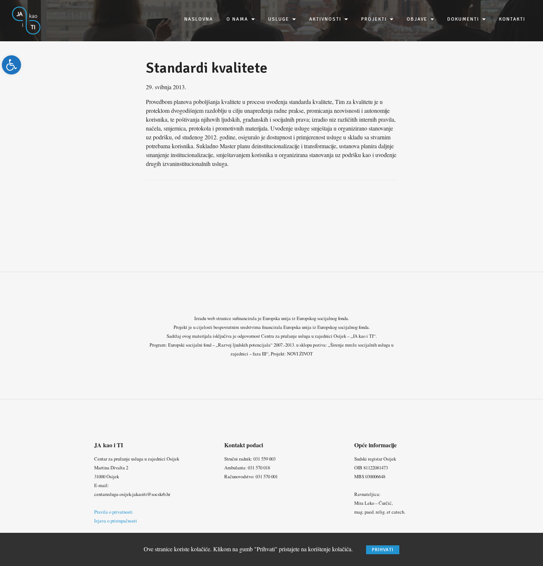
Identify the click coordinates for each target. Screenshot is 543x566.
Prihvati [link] (382, 550)
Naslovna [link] (198, 19)
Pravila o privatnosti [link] (113, 511)
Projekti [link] (374, 19)
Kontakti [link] (512, 19)
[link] (11, 64)
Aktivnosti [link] (325, 19)
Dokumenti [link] (463, 19)
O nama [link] (237, 19)
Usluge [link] (278, 19)
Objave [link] (417, 19)
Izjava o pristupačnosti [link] (115, 520)
